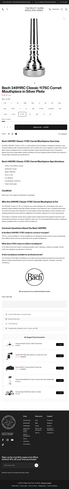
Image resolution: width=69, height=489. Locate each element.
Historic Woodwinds (26, 435)
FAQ (36, 420)
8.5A (59, 103)
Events (37, 425)
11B (60, 108)
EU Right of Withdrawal (50, 429)
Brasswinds (26, 423)
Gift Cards (26, 441)
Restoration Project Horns (26, 430)
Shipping (49, 423)
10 (26, 108)
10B (33, 108)
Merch (25, 438)
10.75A (41, 108)
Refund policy (15, 485)
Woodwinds (26, 425)
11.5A (5, 114)
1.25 (5, 103)
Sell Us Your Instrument (38, 429)
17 (43, 114)
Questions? (64, 133)
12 (30, 114)
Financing (50, 420)
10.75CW (51, 108)
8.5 (52, 103)
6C (18, 103)
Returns (49, 425)
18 (50, 114)
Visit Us (37, 432)
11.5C (13, 114)
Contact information (52, 485)
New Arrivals (26, 420)
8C (45, 103)
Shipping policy (42, 485)
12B (37, 114)
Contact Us (50, 432)
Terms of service (32, 485)
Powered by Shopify (46, 483)
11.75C (22, 114)
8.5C (5, 108)
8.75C (13, 108)
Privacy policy (23, 485)
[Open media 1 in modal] (64, 18)
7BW (25, 103)
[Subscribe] (36, 465)
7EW (32, 103)
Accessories (26, 444)
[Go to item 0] (34, 83)
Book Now (55, 9)
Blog (36, 423)
